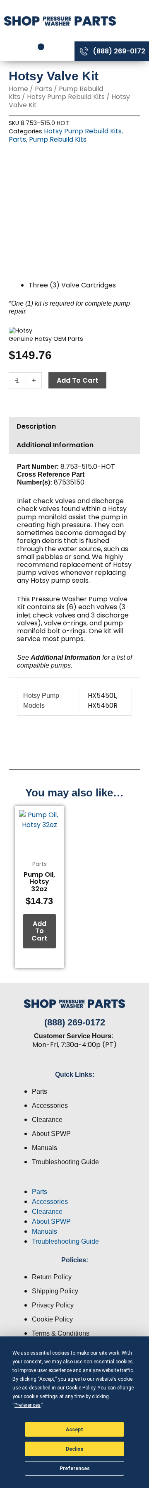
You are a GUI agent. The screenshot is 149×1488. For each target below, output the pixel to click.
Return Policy (52, 1277)
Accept (74, 1430)
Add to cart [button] (39, 931)
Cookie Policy (52, 1319)
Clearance (47, 1119)
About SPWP (51, 1133)
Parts (43, 89)
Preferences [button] (27, 1405)
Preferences (75, 1468)
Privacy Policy (53, 1305)
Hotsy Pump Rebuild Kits (66, 96)
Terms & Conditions (60, 1333)
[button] (74, 1182)
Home (18, 89)
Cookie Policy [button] (80, 1388)
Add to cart (77, 380)
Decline (74, 1449)
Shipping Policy (55, 1291)
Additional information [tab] (55, 445)
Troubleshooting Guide (65, 1161)
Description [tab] (36, 426)
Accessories (50, 1105)
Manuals (44, 1147)
